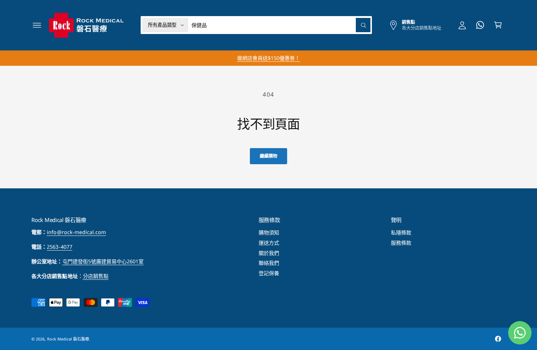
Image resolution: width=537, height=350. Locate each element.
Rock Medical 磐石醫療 (68, 339)
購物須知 (269, 232)
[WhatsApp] (480, 25)
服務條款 (401, 242)
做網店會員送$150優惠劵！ (268, 57)
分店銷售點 (95, 275)
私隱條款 (401, 232)
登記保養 (269, 273)
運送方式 (269, 242)
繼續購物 (268, 156)
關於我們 (269, 252)
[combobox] (281, 25)
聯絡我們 (269, 262)
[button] (37, 25)
